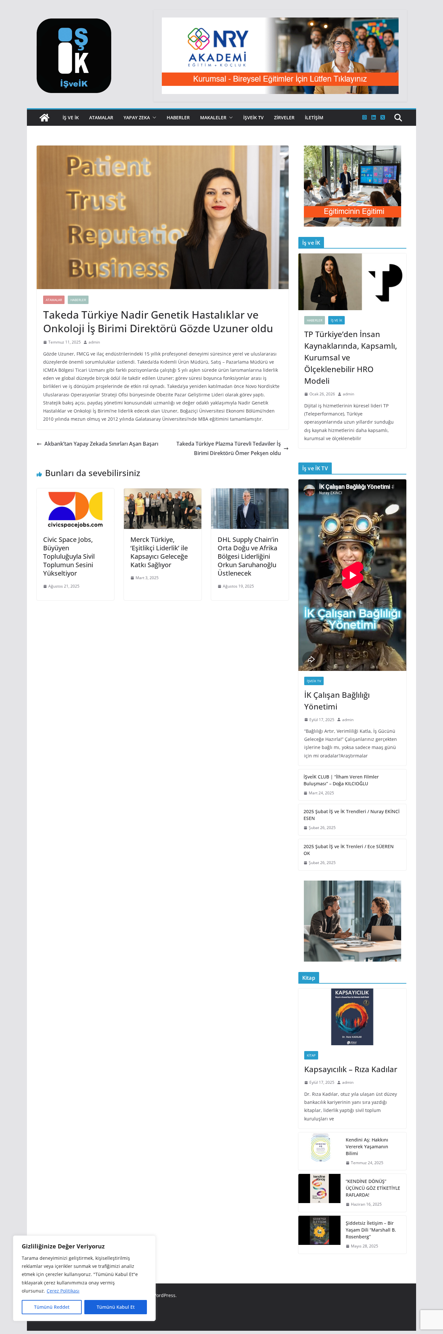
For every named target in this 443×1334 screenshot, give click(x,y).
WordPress (163, 1295)
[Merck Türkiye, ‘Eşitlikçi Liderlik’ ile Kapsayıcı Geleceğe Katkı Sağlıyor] (162, 493)
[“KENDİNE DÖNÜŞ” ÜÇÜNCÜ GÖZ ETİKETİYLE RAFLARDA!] (319, 1193)
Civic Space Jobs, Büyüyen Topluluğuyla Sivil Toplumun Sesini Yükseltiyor (69, 556)
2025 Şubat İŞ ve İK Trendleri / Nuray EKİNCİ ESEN (352, 814)
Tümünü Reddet (51, 1307)
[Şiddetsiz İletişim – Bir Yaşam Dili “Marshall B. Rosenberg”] (319, 1235)
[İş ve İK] (44, 117)
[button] (153, 117)
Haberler (178, 117)
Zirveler (284, 117)
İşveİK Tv (253, 117)
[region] (84, 1278)
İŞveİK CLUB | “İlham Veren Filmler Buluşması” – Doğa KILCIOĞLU (341, 780)
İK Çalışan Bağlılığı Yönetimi (337, 700)
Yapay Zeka (137, 117)
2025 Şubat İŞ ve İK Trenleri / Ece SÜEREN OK (349, 849)
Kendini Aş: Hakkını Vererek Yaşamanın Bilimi (367, 1146)
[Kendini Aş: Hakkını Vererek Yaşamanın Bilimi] (319, 1151)
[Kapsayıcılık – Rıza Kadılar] (352, 1017)
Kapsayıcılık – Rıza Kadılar (350, 1069)
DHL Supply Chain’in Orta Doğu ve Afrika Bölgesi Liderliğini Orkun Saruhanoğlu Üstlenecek (248, 556)
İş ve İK (71, 117)
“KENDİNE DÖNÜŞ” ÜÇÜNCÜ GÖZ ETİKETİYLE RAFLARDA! (373, 1188)
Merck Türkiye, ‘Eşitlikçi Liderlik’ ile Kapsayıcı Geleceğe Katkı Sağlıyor (159, 552)
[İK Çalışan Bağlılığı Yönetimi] (352, 575)
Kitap (311, 1055)
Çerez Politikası (63, 1291)
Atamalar (101, 117)
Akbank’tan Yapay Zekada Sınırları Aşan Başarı (101, 443)
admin (94, 342)
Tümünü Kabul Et (116, 1307)
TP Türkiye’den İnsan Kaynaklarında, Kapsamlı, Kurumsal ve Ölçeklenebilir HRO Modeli (350, 357)
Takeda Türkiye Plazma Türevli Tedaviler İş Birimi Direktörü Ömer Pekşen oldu (228, 448)
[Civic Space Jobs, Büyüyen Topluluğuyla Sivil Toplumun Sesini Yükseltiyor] (75, 493)
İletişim (314, 117)
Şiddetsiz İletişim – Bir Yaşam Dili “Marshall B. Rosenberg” (371, 1230)
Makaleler (213, 117)
